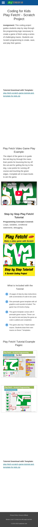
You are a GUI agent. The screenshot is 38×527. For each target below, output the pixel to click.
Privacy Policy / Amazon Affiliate (19, 515)
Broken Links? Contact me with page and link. (19, 519)
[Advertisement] (19, 67)
